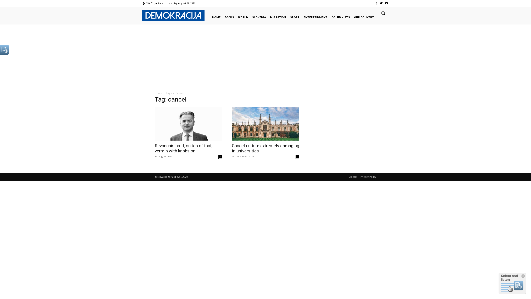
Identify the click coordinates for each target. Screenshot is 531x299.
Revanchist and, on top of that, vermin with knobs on (183, 148)
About (353, 177)
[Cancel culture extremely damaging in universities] (265, 124)
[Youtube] (386, 3)
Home (158, 93)
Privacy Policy (368, 177)
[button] (383, 13)
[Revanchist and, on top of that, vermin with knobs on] (188, 124)
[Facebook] (376, 3)
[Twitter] (381, 3)
